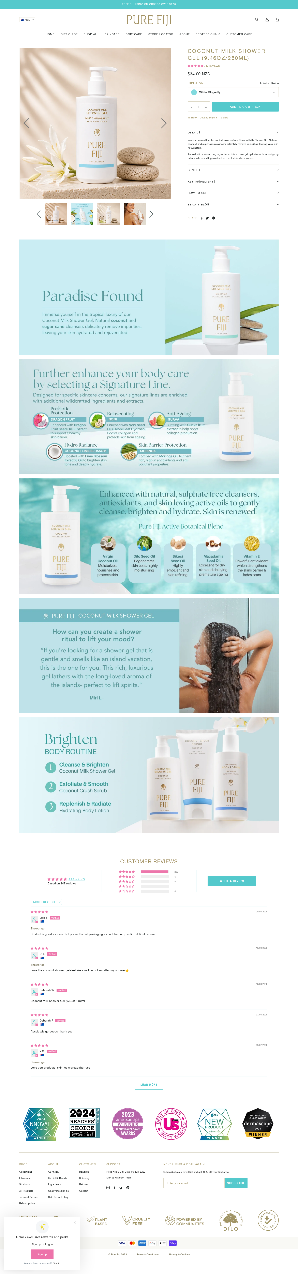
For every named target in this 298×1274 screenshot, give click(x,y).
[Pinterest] (128, 1188)
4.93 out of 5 (77, 879)
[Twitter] (120, 1188)
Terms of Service (28, 1197)
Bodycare (134, 34)
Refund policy (27, 1203)
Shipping (84, 1178)
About (184, 34)
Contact (83, 1190)
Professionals (208, 34)
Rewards (84, 1171)
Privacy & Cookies (179, 1254)
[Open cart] (277, 20)
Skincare (112, 34)
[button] (196, 65)
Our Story (53, 1171)
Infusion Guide (269, 83)
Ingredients (54, 1184)
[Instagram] (108, 1188)
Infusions (24, 1178)
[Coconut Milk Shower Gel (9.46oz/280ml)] (56, 214)
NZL (27, 19)
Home (50, 34)
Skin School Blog (58, 1197)
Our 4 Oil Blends (57, 1178)
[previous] (27, 123)
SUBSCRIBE (236, 1183)
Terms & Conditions (148, 1254)
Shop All (91, 34)
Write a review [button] (232, 881)
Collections (25, 1171)
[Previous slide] (38, 214)
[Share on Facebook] (202, 218)
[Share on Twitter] (207, 218)
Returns (83, 1184)
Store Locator (161, 34)
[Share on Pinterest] (213, 218)
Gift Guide (69, 34)
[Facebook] (114, 1188)
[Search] (256, 20)
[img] (39, 912)
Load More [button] (149, 1085)
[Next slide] (151, 214)
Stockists (24, 1184)
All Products (26, 1190)
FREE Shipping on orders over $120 (149, 4)
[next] (163, 123)
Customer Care (239, 34)
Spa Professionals (58, 1190)
